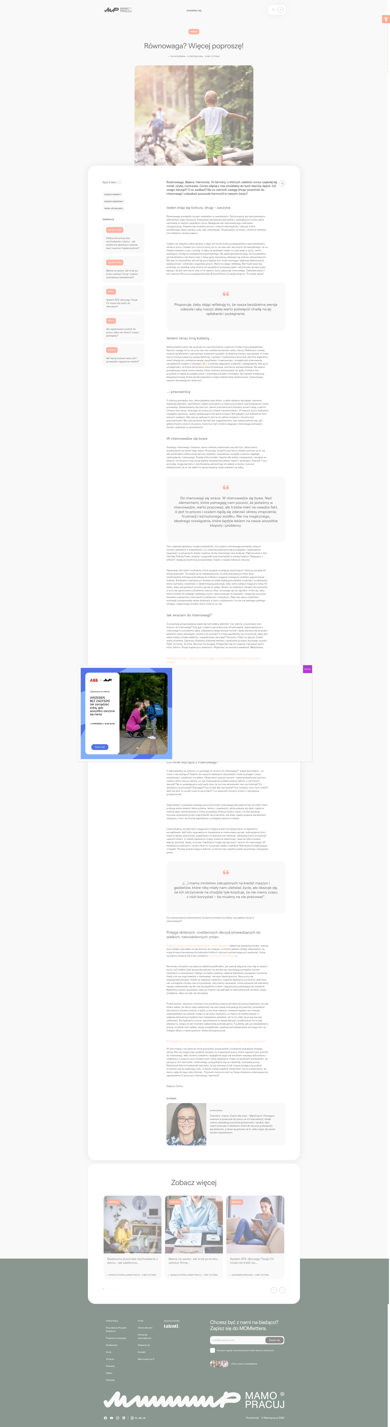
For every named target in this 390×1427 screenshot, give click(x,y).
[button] (386, 19)
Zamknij (307, 669)
